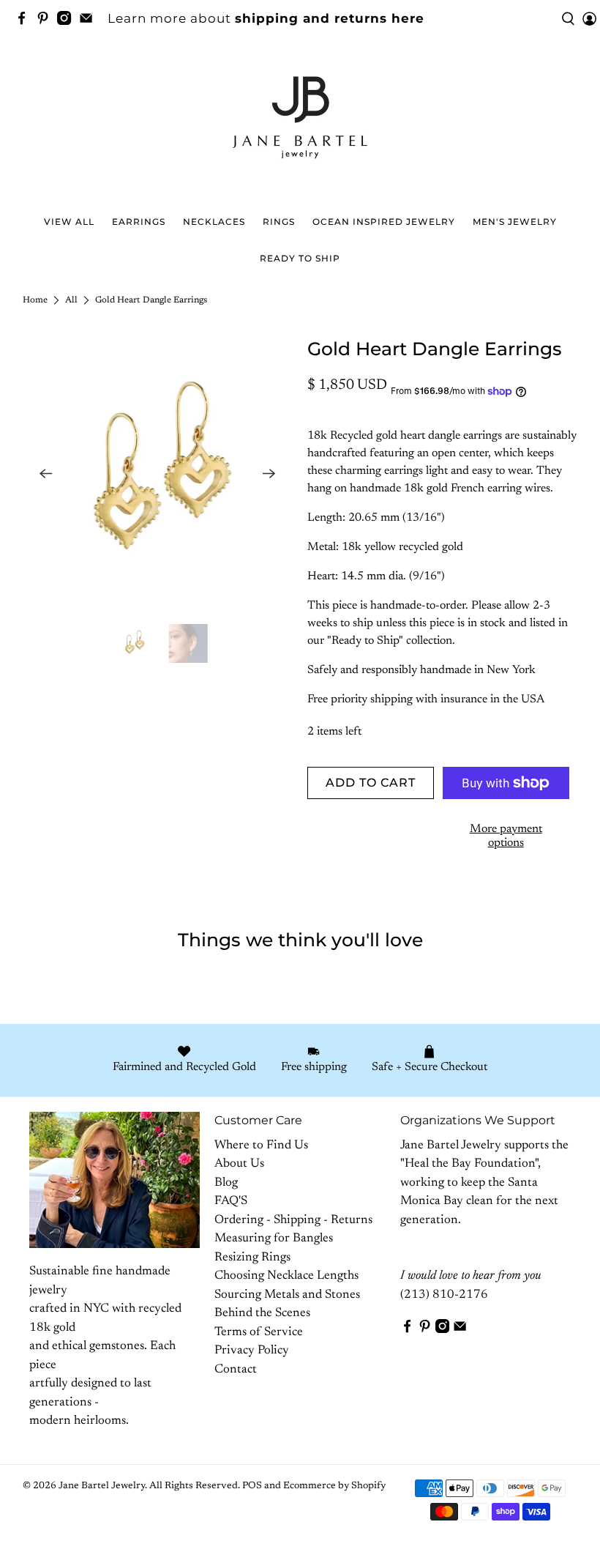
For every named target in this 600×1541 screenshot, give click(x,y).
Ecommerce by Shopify (334, 1486)
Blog (226, 1183)
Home (35, 300)
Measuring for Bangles (273, 1239)
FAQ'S (230, 1201)
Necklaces (214, 221)
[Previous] (46, 474)
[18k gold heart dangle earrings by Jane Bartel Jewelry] (158, 473)
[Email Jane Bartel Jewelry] (89, 20)
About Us (239, 1164)
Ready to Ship (300, 258)
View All (69, 221)
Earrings (138, 221)
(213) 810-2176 (444, 1295)
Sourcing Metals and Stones (287, 1295)
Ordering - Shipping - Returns (293, 1220)
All (71, 300)
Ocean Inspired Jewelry (383, 221)
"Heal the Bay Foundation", (470, 1164)
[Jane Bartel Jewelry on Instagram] (67, 20)
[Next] (269, 474)
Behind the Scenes (262, 1313)
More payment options (506, 836)
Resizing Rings (252, 1258)
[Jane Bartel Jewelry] (300, 124)
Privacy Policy (251, 1351)
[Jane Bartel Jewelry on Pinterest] (46, 20)
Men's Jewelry (515, 221)
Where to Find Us (261, 1146)
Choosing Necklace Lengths (286, 1276)
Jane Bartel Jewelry (102, 1486)
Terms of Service (258, 1332)
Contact (235, 1370)
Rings (279, 221)
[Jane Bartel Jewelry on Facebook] (25, 20)
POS (252, 1486)
